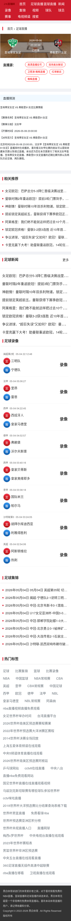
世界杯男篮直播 (14, 813)
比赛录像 (52, 671)
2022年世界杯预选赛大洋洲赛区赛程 (28, 730)
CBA (59, 678)
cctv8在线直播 (35, 768)
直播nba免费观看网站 (18, 775)
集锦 (22, 10)
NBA (6, 678)
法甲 (43, 693)
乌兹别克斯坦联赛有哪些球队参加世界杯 (31, 790)
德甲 (30, 693)
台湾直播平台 (46, 715)
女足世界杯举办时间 (17, 715)
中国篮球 (22, 678)
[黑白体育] (4, 4)
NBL (55, 693)
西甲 (6, 693)
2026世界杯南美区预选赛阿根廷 (25, 760)
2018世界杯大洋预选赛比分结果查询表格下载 (35, 805)
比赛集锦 (21, 671)
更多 (66, 260)
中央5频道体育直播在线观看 (23, 753)
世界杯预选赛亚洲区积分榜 (22, 820)
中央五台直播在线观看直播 (22, 858)
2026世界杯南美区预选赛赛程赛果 (27, 723)
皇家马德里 (11, 701)
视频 (35, 10)
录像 (8, 10)
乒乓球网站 (11, 768)
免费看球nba (40, 813)
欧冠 (18, 693)
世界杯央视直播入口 (17, 828)
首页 (24, 3)
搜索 (35, 16)
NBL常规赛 (32, 701)
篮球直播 (49, 4)
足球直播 (36, 4)
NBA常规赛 (42, 678)
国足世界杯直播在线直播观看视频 (26, 783)
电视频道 (23, 16)
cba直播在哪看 (13, 873)
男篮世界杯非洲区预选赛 (20, 850)
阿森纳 (51, 701)
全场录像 (35, 362)
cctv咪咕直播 (12, 798)
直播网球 (43, 828)
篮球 (37, 671)
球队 (48, 10)
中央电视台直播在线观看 (46, 835)
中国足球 (56, 686)
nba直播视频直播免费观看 (21, 708)
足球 (6, 671)
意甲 (18, 686)
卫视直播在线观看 (42, 873)
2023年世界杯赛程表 (17, 843)
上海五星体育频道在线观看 (22, 745)
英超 (6, 686)
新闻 (61, 4)
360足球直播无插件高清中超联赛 (26, 865)
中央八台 (56, 768)
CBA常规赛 (35, 686)
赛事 (8, 16)
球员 (61, 10)
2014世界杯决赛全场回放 (20, 738)
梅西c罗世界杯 (13, 835)
